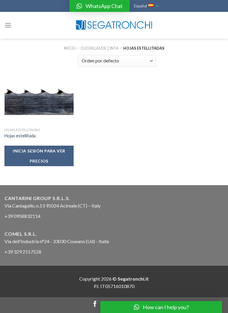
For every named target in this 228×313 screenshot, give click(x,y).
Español (140, 6)
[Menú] (8, 25)
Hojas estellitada (20, 135)
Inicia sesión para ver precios (39, 155)
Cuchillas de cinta (99, 48)
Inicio (70, 48)
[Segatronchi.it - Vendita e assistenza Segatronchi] (114, 25)
